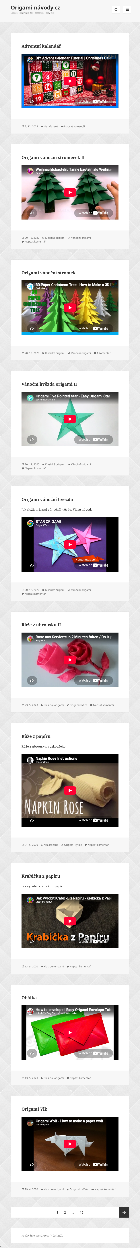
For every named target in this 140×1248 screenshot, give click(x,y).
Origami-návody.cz (35, 7)
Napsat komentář (74, 126)
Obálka (29, 998)
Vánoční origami (81, 237)
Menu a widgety (127, 10)
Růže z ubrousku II (41, 625)
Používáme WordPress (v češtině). (42, 1235)
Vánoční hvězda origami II (49, 384)
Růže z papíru (36, 736)
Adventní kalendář (41, 46)
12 (83, 1212)
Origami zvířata (79, 1189)
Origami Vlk (34, 1109)
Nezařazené (51, 126)
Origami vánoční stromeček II (53, 157)
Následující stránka (124, 1212)
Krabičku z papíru (41, 876)
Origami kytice (78, 705)
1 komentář (104, 353)
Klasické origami (55, 237)
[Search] (116, 10)
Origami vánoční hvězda (47, 499)
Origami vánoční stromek (49, 273)
